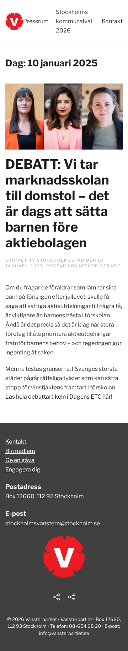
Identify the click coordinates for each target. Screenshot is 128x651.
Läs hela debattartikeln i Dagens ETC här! (58, 396)
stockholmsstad (61, 260)
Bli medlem (20, 451)
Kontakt (112, 21)
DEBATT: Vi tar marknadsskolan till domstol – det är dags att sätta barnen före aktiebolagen (57, 203)
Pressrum (36, 21)
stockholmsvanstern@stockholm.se (52, 523)
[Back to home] (14, 21)
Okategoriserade (96, 265)
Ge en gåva (19, 460)
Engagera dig (23, 469)
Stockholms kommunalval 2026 (74, 21)
